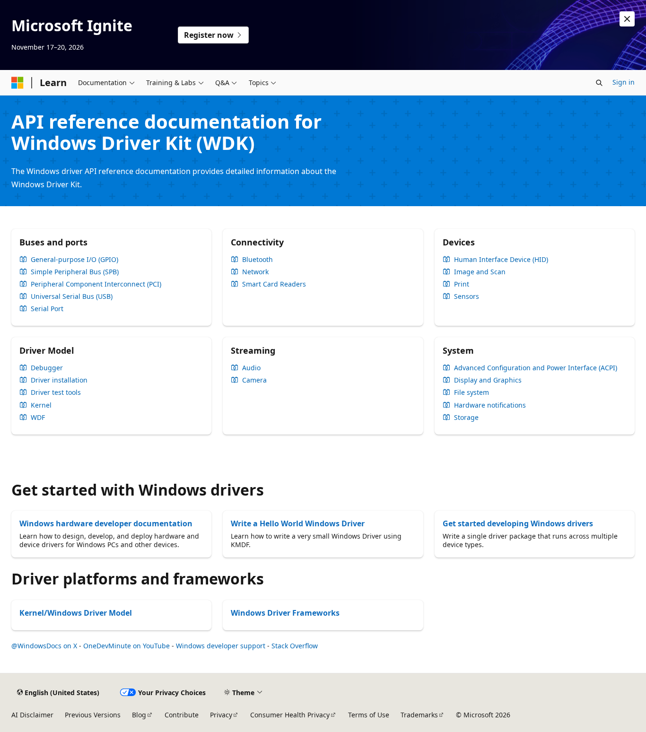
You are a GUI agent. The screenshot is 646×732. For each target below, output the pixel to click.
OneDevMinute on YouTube (126, 645)
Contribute (182, 714)
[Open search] (599, 82)
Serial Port (47, 309)
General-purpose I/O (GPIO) (74, 259)
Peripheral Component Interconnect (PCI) (96, 284)
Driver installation (59, 380)
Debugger (47, 368)
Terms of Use (368, 714)
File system (471, 392)
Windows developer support (220, 645)
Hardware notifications (490, 405)
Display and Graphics (488, 380)
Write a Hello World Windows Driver (298, 523)
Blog (139, 714)
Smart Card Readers (274, 284)
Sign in (623, 82)
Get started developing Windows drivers (518, 523)
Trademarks (419, 714)
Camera (254, 380)
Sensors (466, 296)
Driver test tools (56, 392)
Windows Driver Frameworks (285, 613)
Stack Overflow (294, 645)
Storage (466, 417)
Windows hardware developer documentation (105, 523)
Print (461, 284)
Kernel (41, 405)
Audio (251, 368)
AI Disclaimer (32, 714)
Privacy (221, 714)
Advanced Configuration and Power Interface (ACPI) (535, 368)
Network (255, 272)
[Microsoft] (17, 83)
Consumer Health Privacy (290, 714)
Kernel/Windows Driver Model (75, 613)
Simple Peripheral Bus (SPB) (75, 272)
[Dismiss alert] (627, 18)
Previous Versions (93, 714)
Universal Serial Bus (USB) (72, 296)
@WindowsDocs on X (44, 645)
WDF (38, 417)
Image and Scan (480, 272)
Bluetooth (257, 259)
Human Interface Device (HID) (501, 259)
